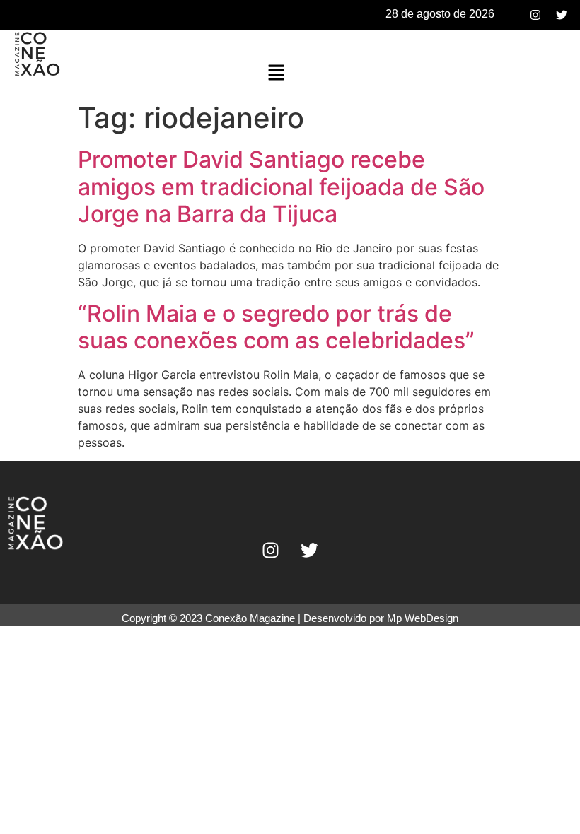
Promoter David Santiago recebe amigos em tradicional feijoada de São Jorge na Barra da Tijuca (281, 187)
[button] (276, 73)
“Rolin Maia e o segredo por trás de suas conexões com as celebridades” (276, 327)
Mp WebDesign (422, 618)
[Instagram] (535, 15)
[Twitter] (561, 15)
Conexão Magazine (250, 618)
